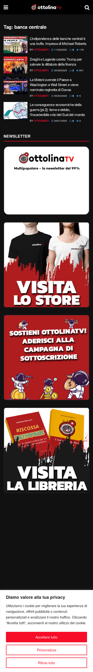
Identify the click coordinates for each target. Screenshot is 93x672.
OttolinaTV (41, 49)
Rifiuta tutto (46, 662)
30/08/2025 (60, 70)
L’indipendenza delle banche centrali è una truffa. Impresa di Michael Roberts (58, 41)
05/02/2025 (60, 95)
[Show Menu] (6, 7)
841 (81, 70)
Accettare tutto (46, 637)
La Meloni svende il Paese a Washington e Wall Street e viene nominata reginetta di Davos (54, 84)
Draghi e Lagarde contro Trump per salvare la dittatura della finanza (56, 62)
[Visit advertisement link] (46, 265)
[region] (46, 631)
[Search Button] (87, 7)
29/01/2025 (60, 120)
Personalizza (46, 650)
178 (81, 49)
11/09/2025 (60, 49)
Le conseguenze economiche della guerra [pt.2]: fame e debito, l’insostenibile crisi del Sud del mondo (57, 109)
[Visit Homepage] (46, 7)
